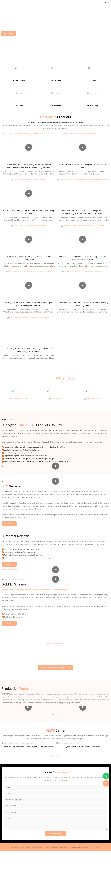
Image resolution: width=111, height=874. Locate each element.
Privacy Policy (95, 847)
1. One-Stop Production (19, 394)
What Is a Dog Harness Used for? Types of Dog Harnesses (28, 746)
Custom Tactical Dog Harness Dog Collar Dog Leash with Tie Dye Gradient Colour (82, 258)
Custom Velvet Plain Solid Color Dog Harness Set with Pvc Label (82, 166)
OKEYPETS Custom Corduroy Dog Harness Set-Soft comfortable (28, 258)
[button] (53, 714)
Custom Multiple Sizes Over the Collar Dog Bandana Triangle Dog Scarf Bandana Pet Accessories (82, 212)
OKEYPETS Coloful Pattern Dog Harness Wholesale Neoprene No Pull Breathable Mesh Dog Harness (28, 166)
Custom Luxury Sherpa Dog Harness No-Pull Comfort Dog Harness (28, 212)
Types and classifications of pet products (83, 746)
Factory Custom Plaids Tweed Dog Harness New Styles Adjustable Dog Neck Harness (29, 304)
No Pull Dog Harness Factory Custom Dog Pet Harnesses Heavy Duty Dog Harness (29, 350)
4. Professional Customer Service (19, 402)
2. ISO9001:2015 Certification (55, 394)
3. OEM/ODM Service (92, 394)
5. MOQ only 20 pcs (55, 402)
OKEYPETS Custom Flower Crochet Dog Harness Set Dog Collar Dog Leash (82, 304)
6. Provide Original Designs (92, 402)
